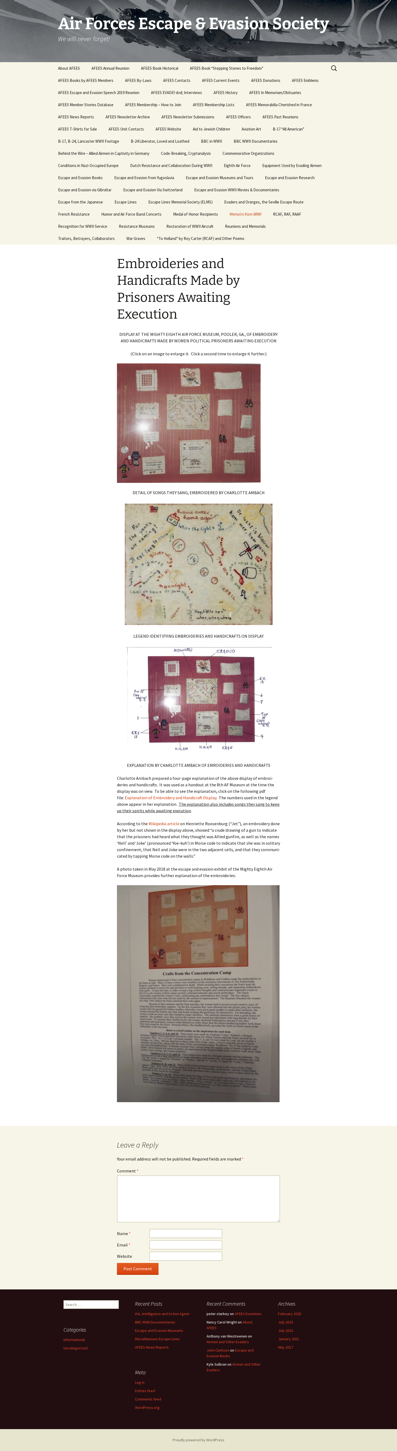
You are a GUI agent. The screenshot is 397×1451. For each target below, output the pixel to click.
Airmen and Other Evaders (228, 1341)
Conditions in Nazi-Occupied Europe (88, 165)
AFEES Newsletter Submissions (188, 116)
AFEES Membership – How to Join (153, 104)
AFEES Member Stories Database (85, 104)
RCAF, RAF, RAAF (287, 214)
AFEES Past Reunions (280, 116)
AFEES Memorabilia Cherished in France (279, 104)
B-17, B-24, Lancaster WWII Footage (88, 141)
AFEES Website (168, 129)
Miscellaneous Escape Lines (157, 1338)
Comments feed (148, 1399)
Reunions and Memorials (245, 226)
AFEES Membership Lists (213, 104)
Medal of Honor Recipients (195, 214)
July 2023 (285, 1322)
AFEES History (226, 92)
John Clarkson (218, 1350)
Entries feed (145, 1390)
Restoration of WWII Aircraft (189, 226)
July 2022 (285, 1330)
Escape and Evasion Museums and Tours (219, 177)
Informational (74, 1339)
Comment (128, 1170)
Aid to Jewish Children (211, 129)
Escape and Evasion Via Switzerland (153, 189)
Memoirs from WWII (245, 214)
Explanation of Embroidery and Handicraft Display (170, 797)
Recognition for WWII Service (82, 226)
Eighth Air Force (237, 165)
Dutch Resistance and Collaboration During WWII (171, 165)
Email (123, 1245)
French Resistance (74, 214)
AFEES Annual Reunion (110, 68)
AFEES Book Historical (159, 68)
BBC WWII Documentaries (256, 141)
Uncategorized (75, 1348)
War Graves (135, 238)
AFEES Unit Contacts (126, 129)
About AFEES (69, 68)
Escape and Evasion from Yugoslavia (144, 177)
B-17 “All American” (288, 129)
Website (124, 1256)
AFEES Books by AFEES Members (85, 80)
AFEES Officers (238, 116)
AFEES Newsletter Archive (128, 116)
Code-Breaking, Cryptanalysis (186, 153)
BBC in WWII (211, 141)
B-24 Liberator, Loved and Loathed (160, 141)
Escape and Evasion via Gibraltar (85, 189)
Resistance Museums (137, 226)
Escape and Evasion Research (290, 177)
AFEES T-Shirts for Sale (77, 129)
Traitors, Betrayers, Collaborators (86, 238)
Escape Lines (126, 202)
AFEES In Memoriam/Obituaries (275, 92)
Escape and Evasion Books (80, 177)
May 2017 (285, 1347)
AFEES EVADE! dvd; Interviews (176, 92)
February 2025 (289, 1313)
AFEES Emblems (305, 80)
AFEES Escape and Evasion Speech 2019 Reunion (98, 92)
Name (124, 1233)
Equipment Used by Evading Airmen (292, 165)
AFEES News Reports (76, 116)
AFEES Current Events (221, 80)
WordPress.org (147, 1407)
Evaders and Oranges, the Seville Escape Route (264, 202)
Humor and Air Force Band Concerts (131, 214)
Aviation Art (251, 129)
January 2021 (288, 1338)
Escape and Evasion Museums (159, 1330)
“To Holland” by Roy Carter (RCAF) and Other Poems (200, 238)
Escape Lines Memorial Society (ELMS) (180, 202)
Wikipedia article (164, 823)
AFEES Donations (265, 80)
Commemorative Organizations (248, 153)
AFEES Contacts (176, 80)
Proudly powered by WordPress (198, 1439)
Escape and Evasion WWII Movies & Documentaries (236, 189)
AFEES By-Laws (138, 80)
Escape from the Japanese (80, 202)
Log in (139, 1382)
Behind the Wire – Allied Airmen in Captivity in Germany (103, 153)
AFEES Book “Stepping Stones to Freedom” (226, 68)
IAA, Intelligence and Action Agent (162, 1313)
